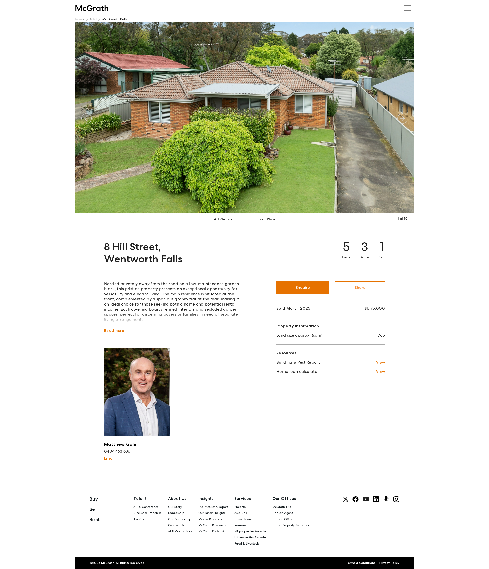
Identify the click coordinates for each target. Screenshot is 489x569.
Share (360, 287)
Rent (95, 519)
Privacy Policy (389, 563)
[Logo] (91, 8)
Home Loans (243, 519)
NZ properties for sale (250, 531)
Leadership (176, 513)
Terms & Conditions (360, 563)
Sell (93, 509)
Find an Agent (282, 513)
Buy (94, 499)
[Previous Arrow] (87, 118)
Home (80, 19)
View (380, 362)
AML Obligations (180, 531)
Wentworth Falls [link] (114, 19)
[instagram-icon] (396, 499)
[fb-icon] (355, 499)
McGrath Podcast (211, 531)
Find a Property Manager (290, 525)
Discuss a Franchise (147, 513)
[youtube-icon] (366, 499)
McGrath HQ (281, 507)
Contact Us (176, 525)
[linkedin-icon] (376, 499)
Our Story (175, 507)
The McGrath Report (213, 507)
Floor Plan (266, 219)
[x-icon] (345, 499)
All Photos (223, 219)
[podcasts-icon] (386, 499)
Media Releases (210, 519)
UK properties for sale (250, 537)
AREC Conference (146, 507)
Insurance (241, 525)
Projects (240, 507)
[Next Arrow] (402, 118)
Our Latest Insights (211, 513)
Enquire (303, 287)
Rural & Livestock (246, 543)
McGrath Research (212, 525)
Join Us (138, 519)
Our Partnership (180, 519)
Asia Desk (241, 513)
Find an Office (282, 519)
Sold (93, 19)
